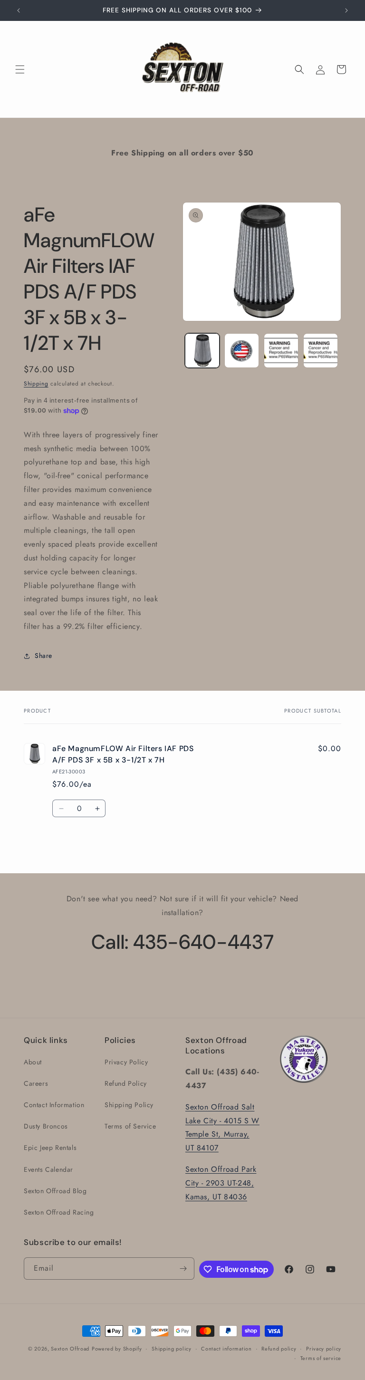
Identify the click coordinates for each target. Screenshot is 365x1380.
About (33, 1062)
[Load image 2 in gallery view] (241, 350)
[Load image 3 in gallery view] (281, 350)
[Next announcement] (346, 10)
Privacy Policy (126, 1062)
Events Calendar (48, 1169)
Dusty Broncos (46, 1126)
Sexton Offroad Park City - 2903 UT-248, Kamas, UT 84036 (220, 1183)
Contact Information (54, 1105)
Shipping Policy (129, 1105)
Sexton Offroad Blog (55, 1191)
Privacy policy (323, 1348)
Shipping (36, 383)
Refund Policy (126, 1083)
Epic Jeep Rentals (50, 1147)
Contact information (226, 1348)
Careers (36, 1083)
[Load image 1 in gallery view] (202, 350)
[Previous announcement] (18, 10)
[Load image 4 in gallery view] (320, 350)
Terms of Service (130, 1126)
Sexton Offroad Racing (59, 1212)
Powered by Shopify (117, 1348)
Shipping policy (172, 1348)
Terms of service (320, 1358)
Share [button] (43, 655)
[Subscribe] (183, 1268)
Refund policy (278, 1348)
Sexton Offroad (70, 1348)
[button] (20, 69)
